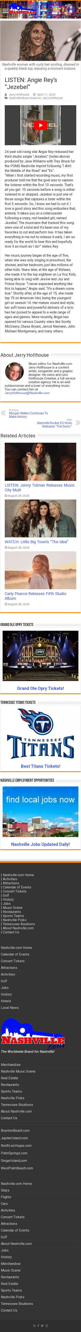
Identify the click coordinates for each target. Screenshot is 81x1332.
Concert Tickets (15, 891)
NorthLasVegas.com (16, 1146)
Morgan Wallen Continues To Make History (28, 413)
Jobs (7, 904)
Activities (10, 879)
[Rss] (34, 1325)
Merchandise (11, 1065)
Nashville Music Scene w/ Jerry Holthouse (36, 98)
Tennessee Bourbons (19, 924)
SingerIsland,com (14, 1161)
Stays (5, 1190)
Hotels (6, 1001)
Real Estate (9, 1078)
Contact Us (11, 932)
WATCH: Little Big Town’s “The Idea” (36, 542)
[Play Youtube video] (40, 125)
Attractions (11, 883)
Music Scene (12, 908)
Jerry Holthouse (19, 94)
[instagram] (46, 1325)
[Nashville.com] (40, 9)
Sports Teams (13, 916)
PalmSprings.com (14, 1153)
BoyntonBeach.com (15, 1130)
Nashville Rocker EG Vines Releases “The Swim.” (54, 423)
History (8, 899)
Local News (10, 1008)
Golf (6, 895)
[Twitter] (42, 1325)
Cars (4, 1204)
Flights (6, 1197)
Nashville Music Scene (18, 1071)
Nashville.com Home (18, 875)
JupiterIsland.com (14, 1138)
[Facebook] (38, 1325)
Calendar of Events (17, 887)
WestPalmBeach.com (17, 1168)
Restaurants (12, 912)
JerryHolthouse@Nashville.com (27, 393)
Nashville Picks (14, 920)
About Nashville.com (18, 928)
